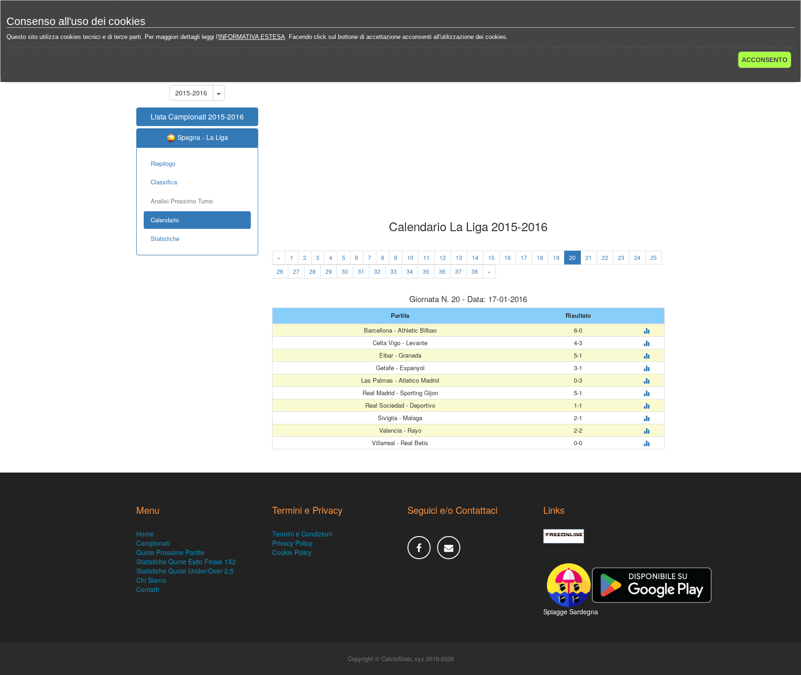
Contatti (147, 589)
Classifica (164, 181)
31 (361, 271)
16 (507, 257)
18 (540, 257)
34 (410, 271)
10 (410, 257)
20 (572, 257)
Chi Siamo (151, 580)
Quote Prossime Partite (170, 552)
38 (474, 271)
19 (556, 257)
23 (621, 257)
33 (393, 271)
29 (328, 271)
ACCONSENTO (765, 59)
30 (345, 271)
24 (637, 257)
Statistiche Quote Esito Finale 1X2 (186, 561)
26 (280, 271)
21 (588, 257)
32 (377, 271)
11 (426, 257)
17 (524, 257)
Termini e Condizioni (302, 533)
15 (491, 257)
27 (296, 271)
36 (442, 271)
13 (459, 257)
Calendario (165, 219)
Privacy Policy (292, 543)
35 (426, 271)
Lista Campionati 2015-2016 (197, 116)
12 (442, 257)
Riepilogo (163, 163)
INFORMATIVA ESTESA (251, 36)
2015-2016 (191, 92)
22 (605, 257)
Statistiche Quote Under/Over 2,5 (185, 570)
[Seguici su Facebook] (419, 547)
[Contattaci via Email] (448, 547)
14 (475, 257)
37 (458, 271)
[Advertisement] (468, 145)
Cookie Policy (292, 552)
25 (653, 257)
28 (312, 271)
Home (145, 533)
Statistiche (165, 238)
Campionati (153, 543)
